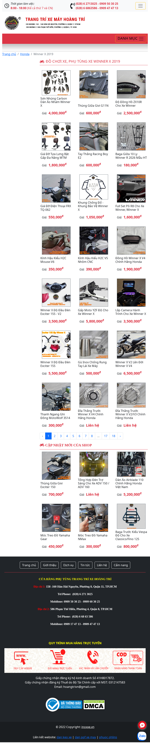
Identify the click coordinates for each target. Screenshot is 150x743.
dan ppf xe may (85, 737)
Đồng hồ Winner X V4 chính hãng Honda (130, 260)
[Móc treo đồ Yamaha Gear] (56, 518)
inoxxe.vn (87, 727)
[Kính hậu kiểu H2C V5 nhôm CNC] (93, 240)
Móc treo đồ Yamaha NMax (92, 537)
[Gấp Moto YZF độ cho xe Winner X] (93, 293)
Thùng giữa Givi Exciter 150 (51, 485)
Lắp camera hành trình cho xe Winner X (130, 312)
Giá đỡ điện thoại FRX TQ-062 (55, 208)
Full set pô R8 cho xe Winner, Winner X (129, 208)
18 (113, 436)
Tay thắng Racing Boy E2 (93, 155)
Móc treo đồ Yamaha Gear (55, 537)
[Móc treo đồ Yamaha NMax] (93, 518)
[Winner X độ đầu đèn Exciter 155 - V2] (56, 293)
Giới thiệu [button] (49, 565)
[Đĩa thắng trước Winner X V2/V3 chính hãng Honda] (131, 395)
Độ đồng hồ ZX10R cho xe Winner (128, 103)
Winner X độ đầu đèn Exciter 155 (55, 364)
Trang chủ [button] (29, 565)
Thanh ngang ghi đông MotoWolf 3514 (55, 416)
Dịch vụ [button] (68, 565)
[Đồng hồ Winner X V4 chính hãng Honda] (131, 240)
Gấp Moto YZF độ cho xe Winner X (93, 312)
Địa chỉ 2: (44, 609)
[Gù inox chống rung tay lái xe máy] (93, 345)
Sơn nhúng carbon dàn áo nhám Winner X (55, 101)
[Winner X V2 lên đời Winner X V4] (131, 345)
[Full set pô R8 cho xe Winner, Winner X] (131, 188)
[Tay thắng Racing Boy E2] (93, 136)
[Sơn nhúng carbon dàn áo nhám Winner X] (56, 82)
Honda (24, 54)
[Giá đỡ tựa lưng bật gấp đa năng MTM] (56, 136)
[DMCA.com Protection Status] (93, 704)
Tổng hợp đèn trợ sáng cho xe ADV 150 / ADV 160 (93, 483)
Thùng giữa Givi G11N (93, 106)
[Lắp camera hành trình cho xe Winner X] (131, 293)
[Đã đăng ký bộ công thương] (64, 704)
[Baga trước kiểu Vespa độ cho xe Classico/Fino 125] (131, 516)
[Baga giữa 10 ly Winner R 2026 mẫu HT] (131, 136)
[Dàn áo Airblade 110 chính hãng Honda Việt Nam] (131, 464)
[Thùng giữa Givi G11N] (93, 84)
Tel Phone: (65, 594)
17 (105, 436)
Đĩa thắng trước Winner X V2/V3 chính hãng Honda (130, 414)
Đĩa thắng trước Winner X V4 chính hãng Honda (90, 414)
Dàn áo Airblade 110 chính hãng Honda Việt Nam (129, 483)
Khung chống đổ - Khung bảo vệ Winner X (93, 206)
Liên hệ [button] (102, 565)
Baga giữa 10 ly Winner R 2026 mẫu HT (131, 155)
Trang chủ (9, 54)
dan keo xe (64, 737)
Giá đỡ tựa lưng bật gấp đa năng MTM (54, 155)
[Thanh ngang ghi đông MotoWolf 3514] (56, 397)
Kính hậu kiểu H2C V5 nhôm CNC (93, 260)
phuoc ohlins (108, 737)
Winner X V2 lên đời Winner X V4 (129, 364)
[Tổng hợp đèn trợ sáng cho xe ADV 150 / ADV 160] (93, 464)
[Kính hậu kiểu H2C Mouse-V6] (56, 240)
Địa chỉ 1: (39, 586)
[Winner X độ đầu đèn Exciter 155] (56, 345)
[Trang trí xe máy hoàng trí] (43, 22)
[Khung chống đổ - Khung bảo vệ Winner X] (93, 186)
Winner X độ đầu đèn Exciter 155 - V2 (55, 312)
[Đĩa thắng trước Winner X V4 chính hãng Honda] (93, 395)
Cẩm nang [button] (121, 565)
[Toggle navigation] (140, 5)
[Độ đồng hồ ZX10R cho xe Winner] (131, 84)
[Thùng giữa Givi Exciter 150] (56, 466)
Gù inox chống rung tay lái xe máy (92, 364)
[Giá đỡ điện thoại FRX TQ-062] (56, 188)
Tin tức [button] (85, 565)
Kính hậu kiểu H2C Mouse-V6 (53, 260)
